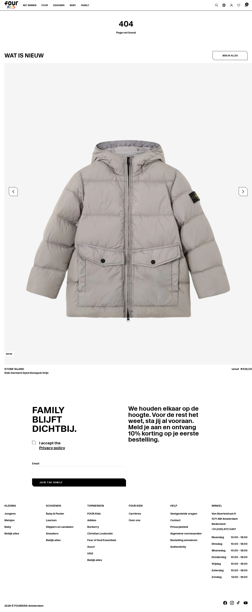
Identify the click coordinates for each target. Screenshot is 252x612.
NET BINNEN (29, 5)
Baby (7, 526)
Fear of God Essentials (101, 540)
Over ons (134, 520)
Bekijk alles (230, 55)
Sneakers (52, 533)
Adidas (91, 520)
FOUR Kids (94, 513)
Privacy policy (52, 448)
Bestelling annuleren (183, 540)
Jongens (10, 513)
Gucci (91, 546)
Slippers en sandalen (59, 526)
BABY (73, 5)
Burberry (93, 526)
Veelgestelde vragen (183, 513)
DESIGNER (59, 5)
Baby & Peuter (55, 513)
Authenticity (178, 546)
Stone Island (14, 369)
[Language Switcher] (223, 5)
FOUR (45, 5)
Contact (175, 520)
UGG (90, 553)
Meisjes (9, 520)
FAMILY (85, 5)
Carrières (135, 513)
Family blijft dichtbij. (54, 419)
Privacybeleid (179, 526)
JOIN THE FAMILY (51, 482)
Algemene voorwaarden (186, 533)
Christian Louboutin (100, 533)
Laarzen (51, 520)
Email (35, 463)
